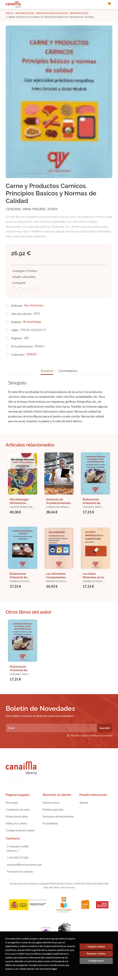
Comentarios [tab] (67, 371)
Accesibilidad (50, 823)
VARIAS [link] (31, 354)
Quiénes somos (51, 802)
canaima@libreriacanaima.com (24, 864)
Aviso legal (12, 802)
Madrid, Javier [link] (45, 209)
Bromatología (25, 13)
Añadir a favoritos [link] (23, 277)
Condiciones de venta (18, 809)
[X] (25, 782)
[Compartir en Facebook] (14, 290)
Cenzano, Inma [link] (19, 209)
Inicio (9, 13)
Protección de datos (17, 816)
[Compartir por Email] (34, 290)
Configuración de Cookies (20, 830)
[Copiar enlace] (41, 290)
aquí (54, 968)
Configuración (96, 960)
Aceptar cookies (96, 946)
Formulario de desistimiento (58, 816)
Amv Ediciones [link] (33, 305)
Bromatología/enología (52, 13)
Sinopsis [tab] (47, 371)
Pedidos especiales (53, 809)
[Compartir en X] (20, 290)
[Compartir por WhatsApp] (27, 290)
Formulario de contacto (20, 871)
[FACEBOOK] (9, 782)
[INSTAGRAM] (17, 782)
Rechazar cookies (96, 953)
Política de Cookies (16, 823)
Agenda (83, 802)
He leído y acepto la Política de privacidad (91, 735)
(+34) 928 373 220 (17, 857)
